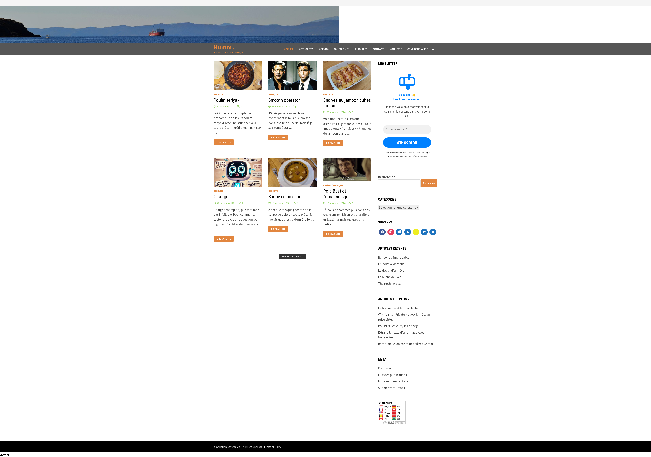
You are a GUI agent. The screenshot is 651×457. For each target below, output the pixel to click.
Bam (277, 446)
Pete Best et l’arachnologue (337, 194)
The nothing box (389, 283)
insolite (218, 190)
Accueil (289, 49)
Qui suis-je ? (342, 49)
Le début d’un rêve (391, 270)
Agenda (324, 49)
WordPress (265, 446)
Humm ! (224, 47)
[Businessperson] (407, 232)
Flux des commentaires (394, 381)
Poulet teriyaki (227, 100)
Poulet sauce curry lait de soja (398, 326)
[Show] (416, 232)
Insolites (361, 49)
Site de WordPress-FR (393, 388)
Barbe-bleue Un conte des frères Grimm (405, 344)
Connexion (385, 368)
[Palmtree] (424, 232)
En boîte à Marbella (391, 264)
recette (218, 94)
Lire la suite (223, 141)
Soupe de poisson (284, 196)
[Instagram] (391, 232)
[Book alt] (433, 232)
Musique (273, 94)
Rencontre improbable (393, 257)
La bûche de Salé (389, 277)
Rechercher (386, 177)
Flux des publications (392, 375)
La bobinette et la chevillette (398, 308)
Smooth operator (284, 100)
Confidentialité (417, 49)
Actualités (306, 49)
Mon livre (395, 49)
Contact (378, 49)
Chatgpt (221, 196)
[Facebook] (382, 232)
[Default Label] (399, 232)
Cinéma (327, 185)
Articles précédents (292, 256)
